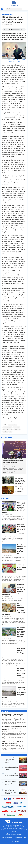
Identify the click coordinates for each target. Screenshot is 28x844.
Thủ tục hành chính (7, 427)
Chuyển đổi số (17, 429)
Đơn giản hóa (16, 427)
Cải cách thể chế (12, 424)
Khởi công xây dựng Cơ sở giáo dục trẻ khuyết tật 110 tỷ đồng (11, 767)
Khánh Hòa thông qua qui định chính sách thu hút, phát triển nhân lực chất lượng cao (11, 791)
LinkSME (5, 431)
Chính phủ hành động (7, 14)
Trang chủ (11, 841)
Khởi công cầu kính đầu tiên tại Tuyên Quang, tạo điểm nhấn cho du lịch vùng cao (11, 760)
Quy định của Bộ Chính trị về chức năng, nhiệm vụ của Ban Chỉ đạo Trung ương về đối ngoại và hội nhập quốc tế (14, 728)
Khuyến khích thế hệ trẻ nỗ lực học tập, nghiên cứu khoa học (11, 783)
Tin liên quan (7, 437)
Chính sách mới (7, 711)
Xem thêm (6, 498)
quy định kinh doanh (7, 429)
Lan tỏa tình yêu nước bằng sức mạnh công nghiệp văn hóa (11, 775)
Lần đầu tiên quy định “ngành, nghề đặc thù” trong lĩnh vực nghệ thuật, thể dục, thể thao (12, 715)
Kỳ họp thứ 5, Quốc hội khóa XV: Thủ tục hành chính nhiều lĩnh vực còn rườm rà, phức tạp (20, 490)
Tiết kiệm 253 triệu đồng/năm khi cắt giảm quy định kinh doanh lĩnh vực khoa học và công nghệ (20, 480)
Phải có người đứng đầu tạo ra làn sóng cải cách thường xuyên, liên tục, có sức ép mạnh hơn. (13, 599)
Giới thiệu (17, 841)
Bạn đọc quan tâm (8, 755)
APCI (10, 431)
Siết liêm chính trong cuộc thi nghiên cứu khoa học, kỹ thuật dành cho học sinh (13, 742)
